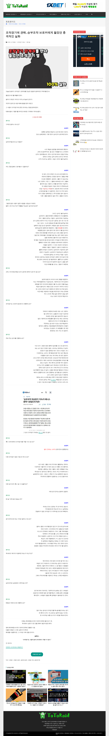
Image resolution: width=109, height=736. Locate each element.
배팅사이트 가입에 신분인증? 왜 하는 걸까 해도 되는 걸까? (58, 685)
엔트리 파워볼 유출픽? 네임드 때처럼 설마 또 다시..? (58, 704)
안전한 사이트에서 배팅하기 (14, 647)
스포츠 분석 (99, 733)
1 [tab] (86, 68)
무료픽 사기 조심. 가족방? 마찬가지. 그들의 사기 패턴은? (37, 704)
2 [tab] (88, 68)
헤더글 (28, 42)
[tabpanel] (88, 51)
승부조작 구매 (37, 660)
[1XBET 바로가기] (74, 6)
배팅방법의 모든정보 (69, 733)
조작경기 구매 (31, 660)
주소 (88, 59)
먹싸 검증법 (85, 733)
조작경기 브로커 (17, 660)
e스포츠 (53, 380)
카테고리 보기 (37, 654)
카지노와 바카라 (78, 733)
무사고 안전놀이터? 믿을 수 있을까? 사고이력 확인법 (16, 704)
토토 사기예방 (12, 42)
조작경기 (11, 660)
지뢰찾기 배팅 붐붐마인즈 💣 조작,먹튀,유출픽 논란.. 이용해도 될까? (16, 685)
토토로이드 (16, 733)
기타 (57, 734)
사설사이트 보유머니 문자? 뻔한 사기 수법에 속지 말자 (37, 685)
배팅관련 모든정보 (60, 733)
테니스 (41, 432)
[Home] (6, 24)
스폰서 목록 (88, 64)
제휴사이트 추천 (92, 733)
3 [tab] (90, 68)
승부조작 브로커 (24, 660)
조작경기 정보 (21, 42)
